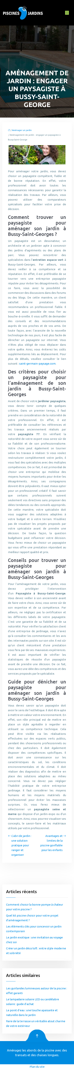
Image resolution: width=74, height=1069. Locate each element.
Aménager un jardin (22, 130)
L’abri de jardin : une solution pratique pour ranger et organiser (21, 845)
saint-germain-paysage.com (37, 363)
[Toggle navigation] (67, 12)
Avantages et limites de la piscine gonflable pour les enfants (51, 843)
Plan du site (37, 1066)
